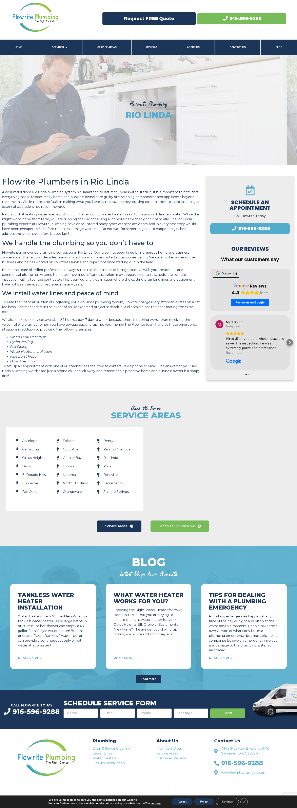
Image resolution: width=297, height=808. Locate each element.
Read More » (30, 658)
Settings (227, 802)
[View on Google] (219, 324)
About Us (193, 47)
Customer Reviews (171, 758)
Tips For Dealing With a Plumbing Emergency (237, 601)
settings (156, 803)
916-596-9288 (246, 18)
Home (18, 47)
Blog (279, 47)
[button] (210, 342)
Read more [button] (234, 352)
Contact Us (238, 47)
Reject (204, 802)
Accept (182, 802)
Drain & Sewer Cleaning (112, 748)
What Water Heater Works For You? (148, 598)
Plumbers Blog (168, 748)
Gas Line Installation (109, 763)
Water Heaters (104, 758)
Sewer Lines (102, 753)
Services (58, 47)
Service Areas (107, 47)
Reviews (151, 47)
